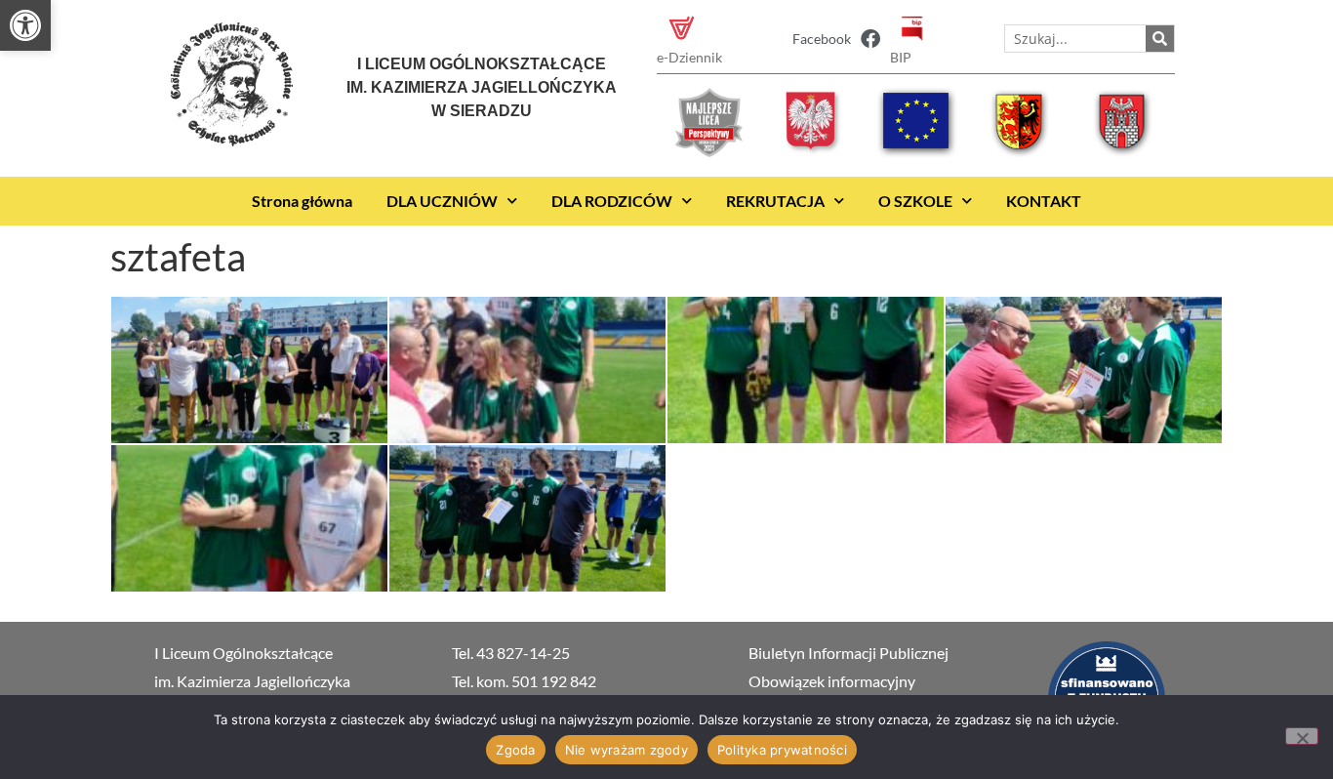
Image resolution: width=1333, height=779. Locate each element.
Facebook (821, 38)
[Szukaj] (1160, 38)
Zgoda (515, 750)
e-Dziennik (689, 57)
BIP (900, 57)
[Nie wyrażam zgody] (1301, 736)
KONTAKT (1043, 200)
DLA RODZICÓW (611, 200)
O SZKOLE (915, 200)
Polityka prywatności (782, 750)
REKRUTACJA (775, 200)
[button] (25, 25)
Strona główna (302, 200)
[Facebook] (870, 39)
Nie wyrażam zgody (626, 750)
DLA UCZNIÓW (442, 200)
